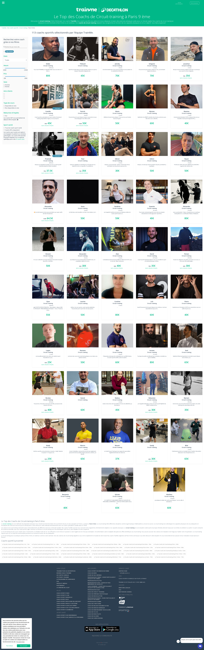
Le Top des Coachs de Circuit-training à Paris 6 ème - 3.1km (139, 547)
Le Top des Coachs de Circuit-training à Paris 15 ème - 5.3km (44, 554)
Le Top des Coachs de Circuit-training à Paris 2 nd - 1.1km (15, 544)
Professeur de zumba (94, 601)
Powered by (122, 607)
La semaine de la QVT (63, 587)
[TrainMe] (102, 10)
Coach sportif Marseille (64, 597)
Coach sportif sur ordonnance (67, 615)
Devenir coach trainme (64, 573)
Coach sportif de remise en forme (98, 571)
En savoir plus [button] (20, 642)
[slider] (4, 68)
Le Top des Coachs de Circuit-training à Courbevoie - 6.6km (78, 557)
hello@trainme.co (125, 573)
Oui (6, 116)
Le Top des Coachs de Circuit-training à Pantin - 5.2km (15, 554)
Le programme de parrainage (66, 579)
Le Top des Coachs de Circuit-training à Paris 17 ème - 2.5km (47, 547)
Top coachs (9, 51)
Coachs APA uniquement (12, 130)
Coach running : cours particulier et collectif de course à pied (100, 587)
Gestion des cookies (125, 592)
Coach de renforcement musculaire (99, 610)
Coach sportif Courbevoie (65, 609)
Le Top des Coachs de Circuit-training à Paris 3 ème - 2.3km (16, 547)
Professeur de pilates (95, 580)
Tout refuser (9, 645)
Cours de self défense (95, 575)
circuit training (7, 524)
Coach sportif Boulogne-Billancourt (69, 601)
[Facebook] (98, 639)
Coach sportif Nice (63, 599)
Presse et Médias (62, 583)
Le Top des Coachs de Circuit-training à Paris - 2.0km (166, 544)
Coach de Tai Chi (93, 612)
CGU (120, 589)
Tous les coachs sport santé (13, 128)
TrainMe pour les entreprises (66, 571)
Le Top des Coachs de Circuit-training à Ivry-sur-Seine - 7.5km (138, 557)
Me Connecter (194, 3)
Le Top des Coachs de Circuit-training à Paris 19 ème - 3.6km (169, 547)
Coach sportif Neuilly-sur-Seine (67, 603)
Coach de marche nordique (96, 607)
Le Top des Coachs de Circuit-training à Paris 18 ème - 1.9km (106, 544)
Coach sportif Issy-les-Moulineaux (68, 607)
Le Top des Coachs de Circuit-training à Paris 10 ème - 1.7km (75, 544)
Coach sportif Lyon (63, 595)
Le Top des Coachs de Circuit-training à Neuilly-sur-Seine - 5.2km (170, 550)
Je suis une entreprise (179, 3)
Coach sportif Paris (63, 593)
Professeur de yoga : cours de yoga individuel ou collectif (99, 583)
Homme (7, 85)
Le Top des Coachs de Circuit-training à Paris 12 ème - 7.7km (169, 557)
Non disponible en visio (12, 108)
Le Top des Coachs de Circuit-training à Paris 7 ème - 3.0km (108, 547)
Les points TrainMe (63, 577)
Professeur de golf (94, 589)
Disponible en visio (10, 106)
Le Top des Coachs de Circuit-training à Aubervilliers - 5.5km (140, 554)
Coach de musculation (95, 596)
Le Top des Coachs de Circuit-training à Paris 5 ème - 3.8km (75, 550)
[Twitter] (102, 639)
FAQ (58, 581)
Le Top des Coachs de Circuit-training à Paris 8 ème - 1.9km (137, 544)
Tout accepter (23, 645)
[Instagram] (105, 639)
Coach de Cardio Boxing (95, 618)
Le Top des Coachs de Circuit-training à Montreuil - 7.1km (107, 557)
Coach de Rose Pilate (94, 614)
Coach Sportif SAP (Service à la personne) (70, 617)
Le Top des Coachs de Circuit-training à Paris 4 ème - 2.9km (78, 547)
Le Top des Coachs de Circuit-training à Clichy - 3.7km (45, 550)
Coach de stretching (94, 603)
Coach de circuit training (96, 592)
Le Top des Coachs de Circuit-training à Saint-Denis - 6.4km (47, 557)
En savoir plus (20, 139)
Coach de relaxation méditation (98, 605)
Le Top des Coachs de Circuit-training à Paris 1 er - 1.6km (45, 544)
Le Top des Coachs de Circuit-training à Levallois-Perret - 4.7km (106, 550)
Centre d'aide (123, 571)
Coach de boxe (92, 573)
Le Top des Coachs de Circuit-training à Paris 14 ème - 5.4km (75, 554)
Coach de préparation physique (98, 594)
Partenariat (61, 585)
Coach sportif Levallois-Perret (67, 605)
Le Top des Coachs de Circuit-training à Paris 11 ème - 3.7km (16, 550)
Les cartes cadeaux (63, 575)
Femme (7, 86)
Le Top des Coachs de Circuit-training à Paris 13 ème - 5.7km (171, 554)
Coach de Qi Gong (93, 616)
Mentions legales (124, 587)
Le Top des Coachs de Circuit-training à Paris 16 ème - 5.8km (16, 557)
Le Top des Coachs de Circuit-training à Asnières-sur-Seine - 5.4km (108, 554)
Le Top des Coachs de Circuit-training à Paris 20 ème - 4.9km (138, 550)
